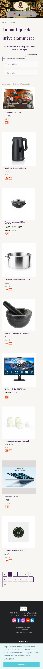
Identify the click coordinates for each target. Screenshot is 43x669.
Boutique (12, 22)
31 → (6, 584)
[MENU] (31, 15)
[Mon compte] (19, 15)
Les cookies (23, 630)
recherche (31, 54)
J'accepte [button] (21, 665)
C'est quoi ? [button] (9, 659)
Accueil (4, 22)
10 (26, 579)
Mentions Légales (23, 627)
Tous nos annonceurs (23, 632)
